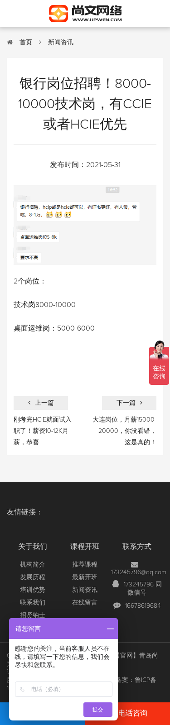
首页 (25, 42)
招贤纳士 (32, 615)
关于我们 (32, 546)
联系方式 (136, 546)
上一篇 (44, 403)
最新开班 (84, 577)
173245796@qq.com (138, 572)
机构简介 (32, 565)
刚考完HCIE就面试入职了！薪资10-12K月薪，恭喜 (43, 431)
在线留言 (84, 603)
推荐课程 (84, 565)
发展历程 (32, 577)
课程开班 (84, 546)
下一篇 (126, 403)
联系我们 (32, 603)
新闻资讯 (60, 42)
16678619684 (143, 606)
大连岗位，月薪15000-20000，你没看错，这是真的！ (124, 431)
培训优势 (32, 590)
